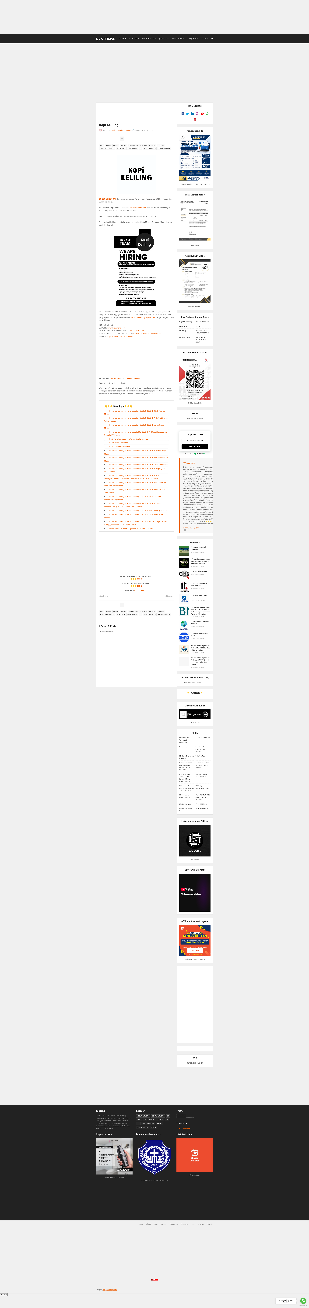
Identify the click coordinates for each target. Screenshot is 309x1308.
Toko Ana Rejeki (201, 756)
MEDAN (151, 1120)
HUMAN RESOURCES (107, 148)
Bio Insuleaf (183, 326)
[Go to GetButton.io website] (303, 1305)
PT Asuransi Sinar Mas (118, 443)
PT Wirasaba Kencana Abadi (198, 596)
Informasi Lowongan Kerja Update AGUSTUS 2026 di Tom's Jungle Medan (200, 561)
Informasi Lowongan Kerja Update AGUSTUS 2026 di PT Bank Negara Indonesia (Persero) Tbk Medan (200, 610)
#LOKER (123, 145)
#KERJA (115, 145)
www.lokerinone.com (137, 207)
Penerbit (210, 1224)
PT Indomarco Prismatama (120, 446)
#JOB (101, 145)
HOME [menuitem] (121, 38)
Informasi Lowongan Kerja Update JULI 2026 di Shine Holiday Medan (138, 510)
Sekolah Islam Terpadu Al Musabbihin (184, 740)
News (156, 1224)
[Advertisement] (154, 17)
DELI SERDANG (142, 1127)
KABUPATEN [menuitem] (177, 38)
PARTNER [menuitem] (133, 38)
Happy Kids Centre (202, 808)
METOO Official (184, 337)
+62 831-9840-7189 (135, 330)
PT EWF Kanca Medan (203, 738)
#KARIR (108, 145)
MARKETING (121, 148)
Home (141, 1224)
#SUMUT (152, 145)
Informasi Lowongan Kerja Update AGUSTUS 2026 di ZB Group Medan (138, 464)
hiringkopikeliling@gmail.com (143, 317)
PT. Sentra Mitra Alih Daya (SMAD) (200, 635)
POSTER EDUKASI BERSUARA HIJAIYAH (202, 332)
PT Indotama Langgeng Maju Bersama (198, 584)
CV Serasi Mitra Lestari (198, 571)
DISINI (139, 579)
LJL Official (105, 39)
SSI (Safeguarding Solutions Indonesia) (202, 787)
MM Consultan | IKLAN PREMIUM (184, 796)
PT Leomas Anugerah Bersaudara (198, 548)
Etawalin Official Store (203, 322)
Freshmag (182, 331)
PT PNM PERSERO (201, 804)
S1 (140, 148)
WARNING (115, 378)
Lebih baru (104, 596)
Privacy (164, 1224)
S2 (138, 1123)
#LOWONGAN (133, 145)
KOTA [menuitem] (204, 38)
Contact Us (174, 1224)
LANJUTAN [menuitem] (192, 38)
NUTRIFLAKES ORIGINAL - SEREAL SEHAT (202, 339)
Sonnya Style (183, 747)
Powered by (189, 454)
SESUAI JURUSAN (164, 148)
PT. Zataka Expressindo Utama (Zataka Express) (128, 439)
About (148, 1224)
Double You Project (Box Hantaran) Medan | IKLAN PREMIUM (185, 766)
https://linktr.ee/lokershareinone (147, 333)
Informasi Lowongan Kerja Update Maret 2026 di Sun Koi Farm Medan (200, 648)
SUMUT (160, 1120)
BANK (159, 1123)
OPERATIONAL (132, 148)
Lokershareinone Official (122, 130)
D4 (167, 1120)
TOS (193, 1224)
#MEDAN (143, 145)
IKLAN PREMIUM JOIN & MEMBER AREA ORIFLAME (203, 797)
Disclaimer (184, 1224)
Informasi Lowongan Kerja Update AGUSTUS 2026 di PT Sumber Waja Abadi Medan (200, 661)
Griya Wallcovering (185, 322)
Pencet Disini (195, 446)
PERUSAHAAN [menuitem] (148, 38)
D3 (145, 1120)
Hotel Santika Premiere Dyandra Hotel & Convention (131, 528)
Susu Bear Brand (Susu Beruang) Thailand (201, 749)
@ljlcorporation (189, 463)
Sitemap (201, 1224)
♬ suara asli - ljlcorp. (191, 528)
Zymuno (198, 326)
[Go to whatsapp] (303, 1301)
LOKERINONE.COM (107, 199)
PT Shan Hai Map (185, 804)
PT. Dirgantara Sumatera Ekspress (199, 622)
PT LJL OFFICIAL (141, 590)
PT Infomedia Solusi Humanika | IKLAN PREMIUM (202, 765)
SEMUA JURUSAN (150, 148)
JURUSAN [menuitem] (163, 38)
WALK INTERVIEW (148, 1123)
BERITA (153, 1127)
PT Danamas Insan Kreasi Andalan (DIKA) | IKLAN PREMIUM (186, 788)
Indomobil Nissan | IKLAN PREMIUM (202, 775)
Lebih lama (168, 596)
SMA (139, 1120)
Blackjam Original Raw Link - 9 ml (186, 757)
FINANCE (161, 145)
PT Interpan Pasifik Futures (185, 809)
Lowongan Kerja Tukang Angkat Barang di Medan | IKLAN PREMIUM (185, 777)
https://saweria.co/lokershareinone (121, 336)
